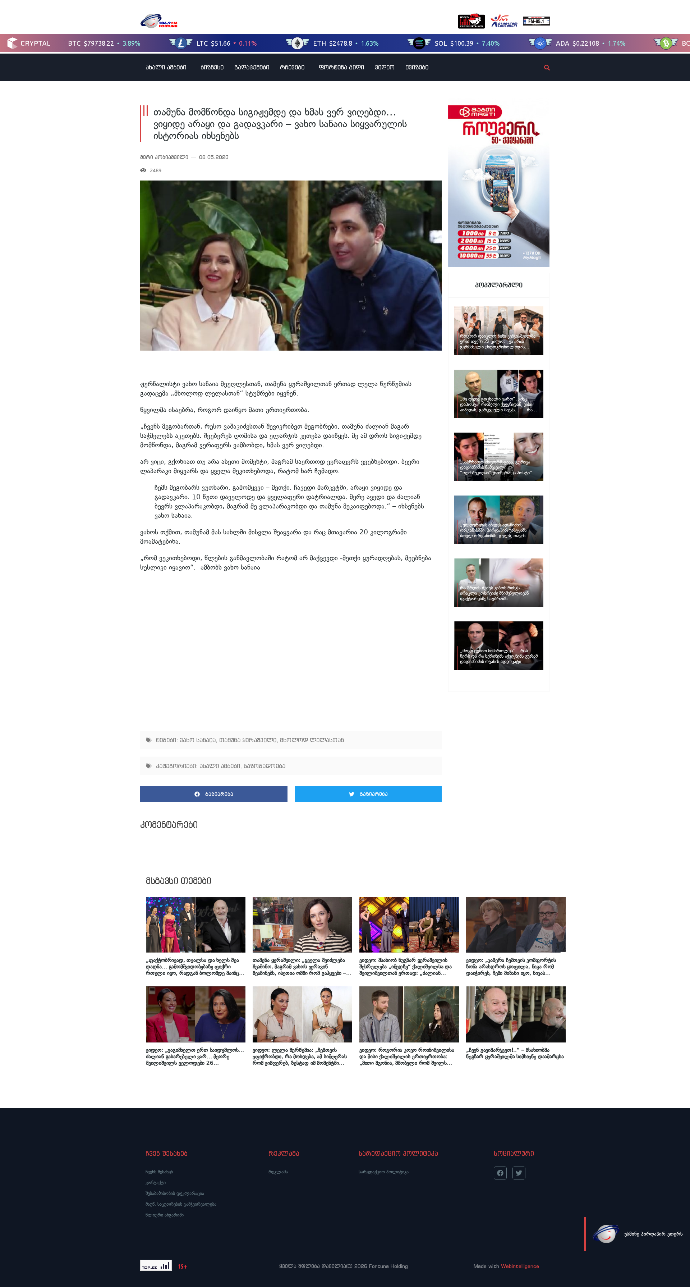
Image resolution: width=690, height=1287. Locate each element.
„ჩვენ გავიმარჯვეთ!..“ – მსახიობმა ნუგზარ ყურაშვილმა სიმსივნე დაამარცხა (515, 1053)
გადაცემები (251, 67)
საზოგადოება (264, 766)
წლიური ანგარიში (165, 1215)
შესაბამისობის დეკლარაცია (175, 1193)
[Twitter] (518, 1173)
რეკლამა (278, 1171)
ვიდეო (385, 67)
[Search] (541, 67)
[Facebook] (500, 1173)
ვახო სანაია (198, 740)
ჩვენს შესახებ (159, 1171)
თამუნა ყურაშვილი (247, 740)
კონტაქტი (156, 1182)
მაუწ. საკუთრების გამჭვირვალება (181, 1204)
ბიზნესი (212, 67)
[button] (214, 794)
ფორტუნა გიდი (341, 67)
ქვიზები (416, 67)
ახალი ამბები (166, 67)
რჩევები (292, 67)
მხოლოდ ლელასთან (312, 740)
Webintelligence (520, 1266)
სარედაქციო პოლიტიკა (384, 1171)
